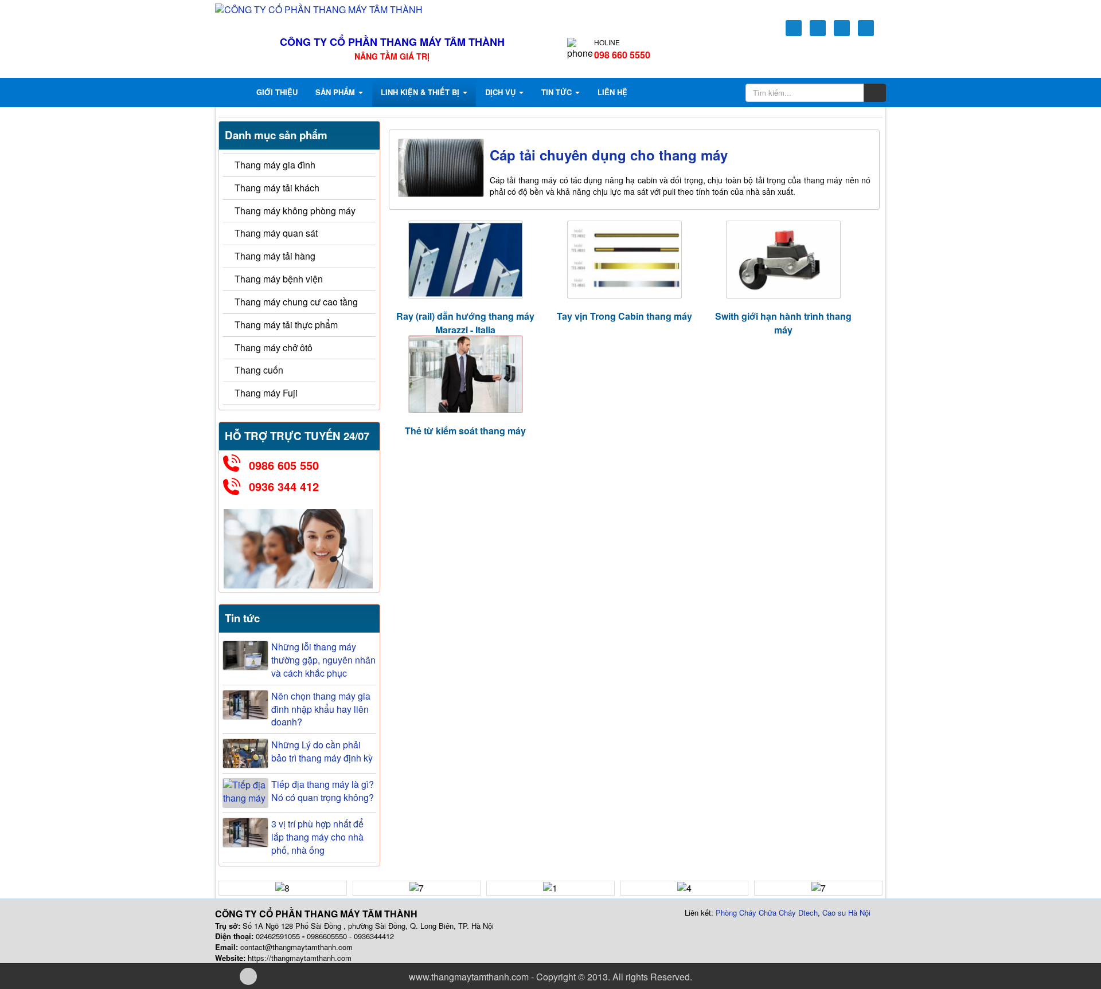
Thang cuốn (259, 369)
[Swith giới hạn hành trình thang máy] (783, 260)
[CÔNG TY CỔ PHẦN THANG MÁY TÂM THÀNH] (319, 8)
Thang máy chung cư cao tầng (296, 301)
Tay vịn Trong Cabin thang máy (624, 316)
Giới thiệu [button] (277, 92)
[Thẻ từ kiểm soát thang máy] (465, 374)
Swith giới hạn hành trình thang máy (783, 322)
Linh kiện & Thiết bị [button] (421, 92)
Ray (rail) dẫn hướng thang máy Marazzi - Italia (465, 322)
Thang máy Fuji (266, 392)
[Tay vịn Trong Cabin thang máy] (624, 260)
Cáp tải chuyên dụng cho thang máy (609, 154)
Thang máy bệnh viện (279, 278)
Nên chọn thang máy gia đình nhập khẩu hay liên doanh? (320, 709)
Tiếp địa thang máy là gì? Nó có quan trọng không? (322, 791)
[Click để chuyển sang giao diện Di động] (248, 976)
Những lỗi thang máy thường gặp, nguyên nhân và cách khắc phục (323, 660)
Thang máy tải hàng (275, 255)
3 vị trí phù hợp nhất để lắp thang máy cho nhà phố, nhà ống (317, 837)
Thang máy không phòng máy (295, 210)
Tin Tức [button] (557, 92)
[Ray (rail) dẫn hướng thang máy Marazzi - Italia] (465, 260)
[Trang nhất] (233, 92)
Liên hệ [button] (612, 92)
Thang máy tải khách (277, 187)
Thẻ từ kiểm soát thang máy (465, 430)
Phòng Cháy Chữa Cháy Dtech (767, 912)
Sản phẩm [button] (336, 92)
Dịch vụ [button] (501, 92)
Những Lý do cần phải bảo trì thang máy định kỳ (322, 751)
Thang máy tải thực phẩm (286, 324)
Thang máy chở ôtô (274, 347)
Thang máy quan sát (276, 233)
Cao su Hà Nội (846, 912)
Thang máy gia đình (275, 164)
